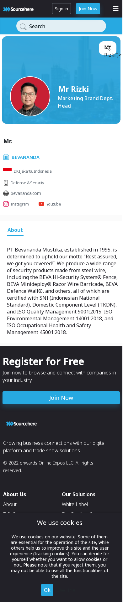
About (10, 504)
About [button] (15, 229)
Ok (47, 590)
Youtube (53, 204)
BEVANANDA (26, 157)
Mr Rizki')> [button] (109, 49)
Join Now (88, 9)
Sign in (61, 9)
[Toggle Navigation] (115, 8)
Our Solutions (78, 494)
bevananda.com (26, 193)
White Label (75, 504)
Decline (66, 590)
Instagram (20, 204)
